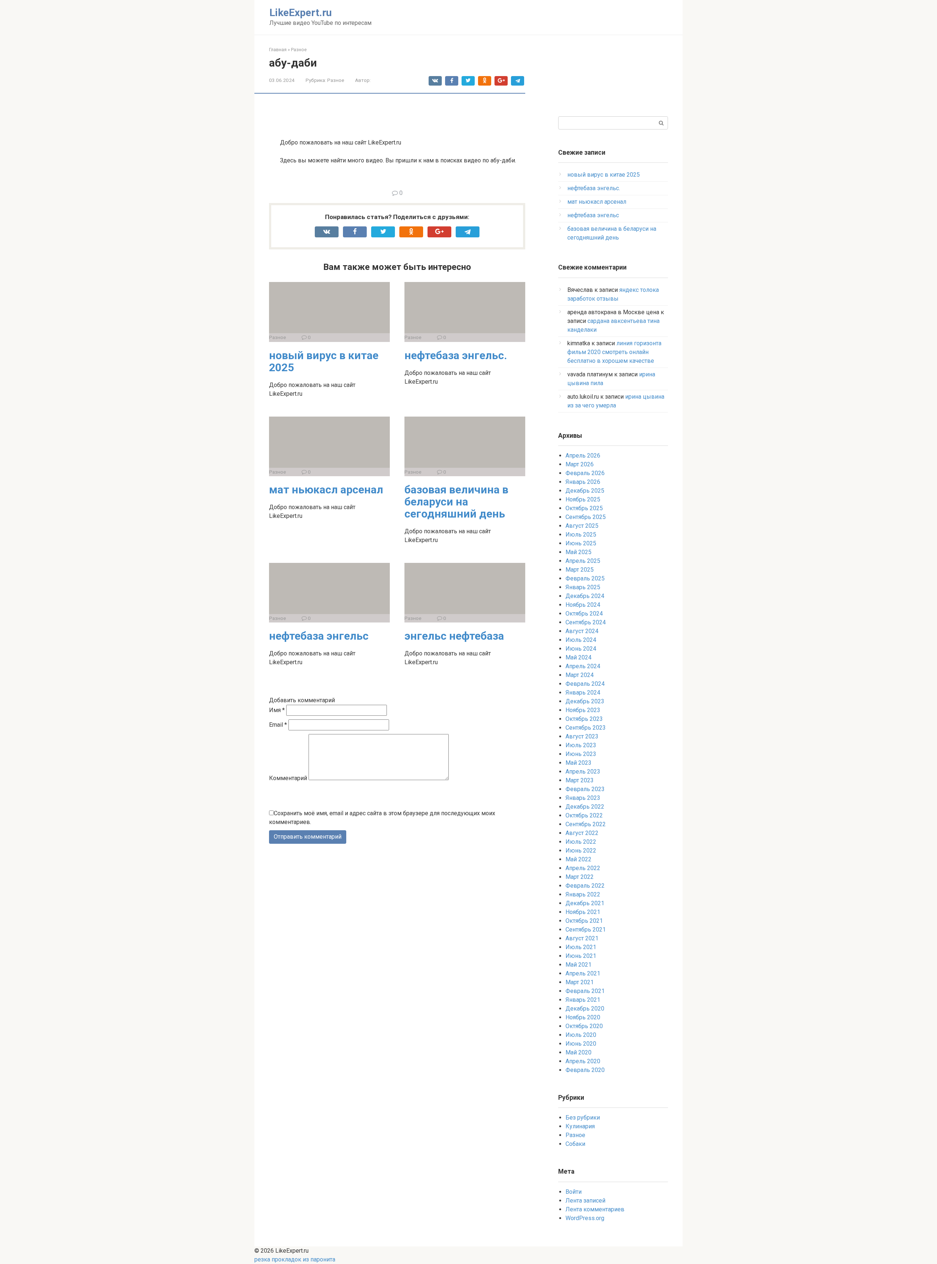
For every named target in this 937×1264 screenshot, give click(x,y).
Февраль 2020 (585, 1069)
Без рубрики (582, 1117)
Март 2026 (579, 464)
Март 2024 (579, 675)
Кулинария (580, 1126)
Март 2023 (579, 780)
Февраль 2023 (585, 789)
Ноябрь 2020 (582, 1017)
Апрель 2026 (582, 455)
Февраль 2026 (585, 473)
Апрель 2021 (582, 973)
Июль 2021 (580, 947)
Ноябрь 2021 (582, 911)
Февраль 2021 (585, 991)
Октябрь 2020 (584, 1026)
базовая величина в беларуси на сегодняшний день (456, 501)
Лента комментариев (594, 1209)
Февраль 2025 (585, 578)
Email (278, 724)
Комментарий (288, 778)
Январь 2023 (582, 797)
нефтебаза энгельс (319, 635)
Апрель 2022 (582, 868)
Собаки (575, 1143)
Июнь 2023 (580, 753)
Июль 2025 (580, 534)
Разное (335, 80)
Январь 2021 (582, 999)
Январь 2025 (582, 587)
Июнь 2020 (580, 1043)
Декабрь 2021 (584, 903)
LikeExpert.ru (300, 13)
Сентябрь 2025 (585, 517)
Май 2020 (578, 1052)
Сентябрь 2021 (585, 929)
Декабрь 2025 (584, 490)
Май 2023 (578, 762)
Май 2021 (578, 964)
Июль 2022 (580, 841)
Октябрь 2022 (584, 815)
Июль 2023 (580, 745)
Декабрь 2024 (584, 595)
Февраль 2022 (585, 885)
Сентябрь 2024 (585, 622)
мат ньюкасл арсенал (326, 489)
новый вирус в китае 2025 (323, 361)
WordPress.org (584, 1218)
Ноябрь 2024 (582, 604)
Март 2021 (579, 982)
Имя (277, 710)
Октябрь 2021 (584, 920)
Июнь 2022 (580, 850)
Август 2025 (581, 525)
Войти (573, 1191)
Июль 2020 (580, 1034)
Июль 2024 (580, 639)
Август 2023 (581, 736)
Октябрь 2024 (584, 613)
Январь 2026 (582, 481)
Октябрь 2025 (584, 508)
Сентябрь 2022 (585, 824)
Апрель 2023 (582, 771)
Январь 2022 (582, 894)
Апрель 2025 (582, 560)
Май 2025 (578, 552)
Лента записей (585, 1200)
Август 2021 (581, 938)
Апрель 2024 (582, 666)
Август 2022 (581, 833)
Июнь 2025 (580, 543)
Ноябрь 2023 (582, 710)
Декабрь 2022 (584, 806)
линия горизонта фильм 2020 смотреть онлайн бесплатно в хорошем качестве (614, 352)
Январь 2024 (582, 692)
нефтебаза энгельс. (455, 355)
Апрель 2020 (582, 1061)
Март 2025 (579, 569)
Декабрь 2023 (584, 701)
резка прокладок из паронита (294, 1259)
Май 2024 (578, 657)
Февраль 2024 (585, 683)
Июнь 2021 (580, 955)
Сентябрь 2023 (585, 727)
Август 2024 (581, 631)
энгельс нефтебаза (454, 635)
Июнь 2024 (580, 648)
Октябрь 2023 (584, 718)
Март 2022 (579, 876)
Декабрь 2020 (584, 1008)
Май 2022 (578, 859)
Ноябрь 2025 (582, 499)
